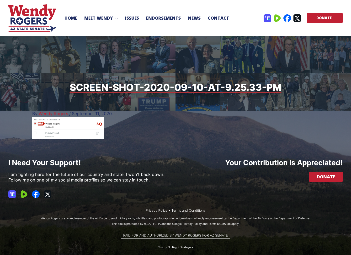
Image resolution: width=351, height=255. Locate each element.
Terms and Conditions (188, 210)
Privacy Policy (157, 210)
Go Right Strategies (180, 247)
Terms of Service (219, 224)
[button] (115, 18)
